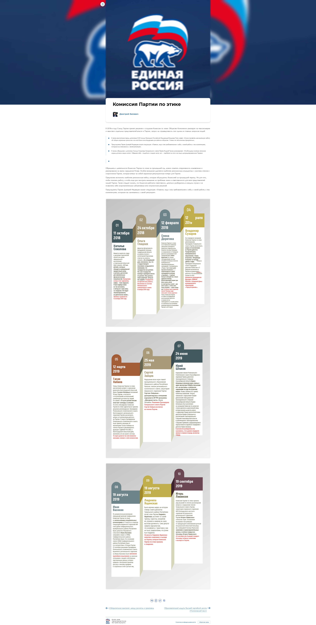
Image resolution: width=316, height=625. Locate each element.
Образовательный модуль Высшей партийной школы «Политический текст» (185, 609)
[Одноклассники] (156, 601)
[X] (160, 601)
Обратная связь (204, 622)
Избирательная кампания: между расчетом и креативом (131, 608)
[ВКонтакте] (151, 601)
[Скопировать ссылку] (164, 601)
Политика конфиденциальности (186, 622)
